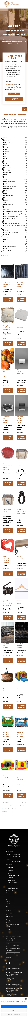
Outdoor (19, 371)
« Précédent (5, 802)
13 (20, 805)
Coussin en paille (7, 334)
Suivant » (4, 811)
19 (15, 808)
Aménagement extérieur (21, 601)
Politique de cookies (13, 1017)
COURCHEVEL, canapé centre (21, 427)
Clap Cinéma (7, 609)
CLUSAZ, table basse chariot (21, 565)
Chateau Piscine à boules (20, 696)
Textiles (19, 286)
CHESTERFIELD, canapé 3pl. (8, 651)
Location (8, 910)
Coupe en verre (6, 474)
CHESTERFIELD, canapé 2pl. (21, 651)
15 (2, 808)
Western (19, 465)
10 (10, 805)
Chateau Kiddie (20, 740)
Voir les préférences (14, 1014)
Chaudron (6, 698)
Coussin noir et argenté (7, 290)
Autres (19, 603)
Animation (20, 687)
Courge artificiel (6, 381)
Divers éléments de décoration (21, 512)
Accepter (14, 1006)
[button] (26, 998)
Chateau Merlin (6, 740)
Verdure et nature (6, 376)
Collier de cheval (20, 521)
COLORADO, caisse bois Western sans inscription (21, 472)
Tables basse (20, 373)
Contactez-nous (9, 84)
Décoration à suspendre (6, 561)
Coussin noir (21, 291)
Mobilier (19, 369)
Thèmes (19, 515)
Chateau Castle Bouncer (20, 785)
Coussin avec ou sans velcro (21, 333)
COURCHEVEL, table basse (21, 381)
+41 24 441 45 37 (10, 979)
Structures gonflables (20, 689)
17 (8, 808)
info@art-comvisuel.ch (12, 994)
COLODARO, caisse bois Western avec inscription (8, 519)
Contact (8, 957)
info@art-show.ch (10, 978)
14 (23, 805)
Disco (5, 286)
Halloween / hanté (6, 370)
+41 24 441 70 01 (10, 995)
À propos (8, 920)
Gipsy (5, 690)
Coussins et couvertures (6, 283)
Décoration (6, 469)
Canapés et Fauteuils (6, 417)
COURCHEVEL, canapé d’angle (7, 427)
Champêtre (6, 326)
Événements (9, 852)
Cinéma (5, 600)
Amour (5, 556)
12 (17, 805)
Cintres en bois (20, 608)
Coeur (5, 566)
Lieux (7, 886)
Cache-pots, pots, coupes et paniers (7, 465)
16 (5, 808)
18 (12, 808)
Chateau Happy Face (7, 786)
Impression (9, 897)
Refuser (14, 1010)
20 (18, 808)
